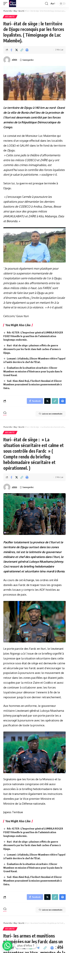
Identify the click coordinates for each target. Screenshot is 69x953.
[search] (46, 3)
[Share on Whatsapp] (30, 947)
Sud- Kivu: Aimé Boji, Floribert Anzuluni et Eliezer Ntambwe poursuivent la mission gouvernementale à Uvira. (32, 384)
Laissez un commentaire (52, 414)
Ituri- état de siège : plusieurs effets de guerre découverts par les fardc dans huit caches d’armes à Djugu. (32, 349)
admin (14, 59)
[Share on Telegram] (38, 947)
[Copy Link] (21, 50)
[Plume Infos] (12, 3)
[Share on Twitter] (16, 50)
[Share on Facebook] (11, 50)
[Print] (27, 50)
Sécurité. (10, 17)
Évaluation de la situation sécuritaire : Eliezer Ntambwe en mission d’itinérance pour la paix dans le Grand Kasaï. (32, 371)
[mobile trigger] (6, 3)
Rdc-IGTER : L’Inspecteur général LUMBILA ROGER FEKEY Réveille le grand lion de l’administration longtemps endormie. (33, 336)
